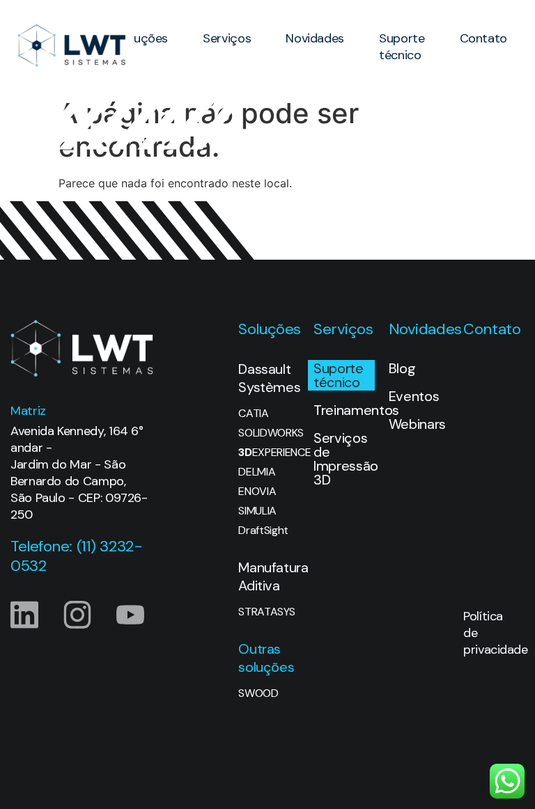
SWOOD (258, 693)
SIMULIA (257, 511)
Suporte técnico (401, 46)
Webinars (417, 424)
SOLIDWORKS (269, 433)
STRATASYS (266, 612)
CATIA (253, 414)
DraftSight (263, 530)
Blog (402, 368)
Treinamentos (344, 410)
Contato (483, 38)
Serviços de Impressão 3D (344, 459)
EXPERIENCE (269, 453)
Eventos (414, 396)
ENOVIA (257, 491)
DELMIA (256, 472)
